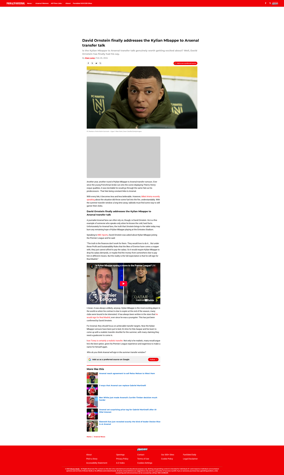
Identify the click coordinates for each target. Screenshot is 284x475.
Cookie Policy (167, 459)
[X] (270, 3)
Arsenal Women (42, 3)
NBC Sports (103, 235)
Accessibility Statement (96, 463)
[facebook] (265, 3)
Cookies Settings (144, 463)
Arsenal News (99, 437)
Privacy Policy (122, 459)
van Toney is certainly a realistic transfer (105, 340)
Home (89, 437)
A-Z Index (120, 463)
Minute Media (75, 469)
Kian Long (90, 58)
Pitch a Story (91, 459)
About (68, 3)
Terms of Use (143, 459)
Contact (140, 454)
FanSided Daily (189, 454)
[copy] (100, 63)
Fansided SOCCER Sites (82, 3)
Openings (120, 454)
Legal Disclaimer (190, 459)
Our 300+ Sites (167, 454)
